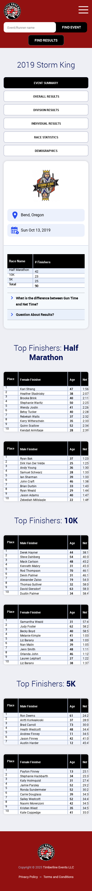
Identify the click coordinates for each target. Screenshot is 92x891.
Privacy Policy (28, 877)
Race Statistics (46, 137)
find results (46, 40)
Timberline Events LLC (58, 867)
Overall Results (46, 96)
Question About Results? (35, 315)
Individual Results (46, 123)
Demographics (46, 151)
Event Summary (46, 83)
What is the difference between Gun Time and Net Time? (47, 301)
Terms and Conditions (58, 877)
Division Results (46, 110)
